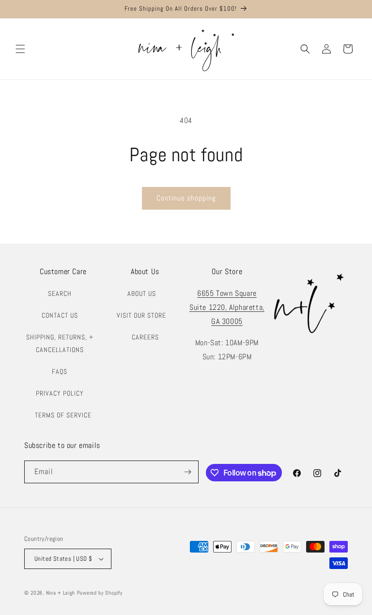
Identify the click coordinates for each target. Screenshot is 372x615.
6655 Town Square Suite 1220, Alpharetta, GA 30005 (226, 307)
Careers (145, 337)
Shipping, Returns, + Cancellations (59, 343)
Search (60, 293)
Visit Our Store (141, 315)
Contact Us (60, 315)
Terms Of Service (63, 415)
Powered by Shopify (100, 592)
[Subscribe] (187, 472)
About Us (141, 293)
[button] (20, 49)
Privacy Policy (60, 393)
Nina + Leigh (60, 592)
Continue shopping (186, 197)
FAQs (59, 371)
